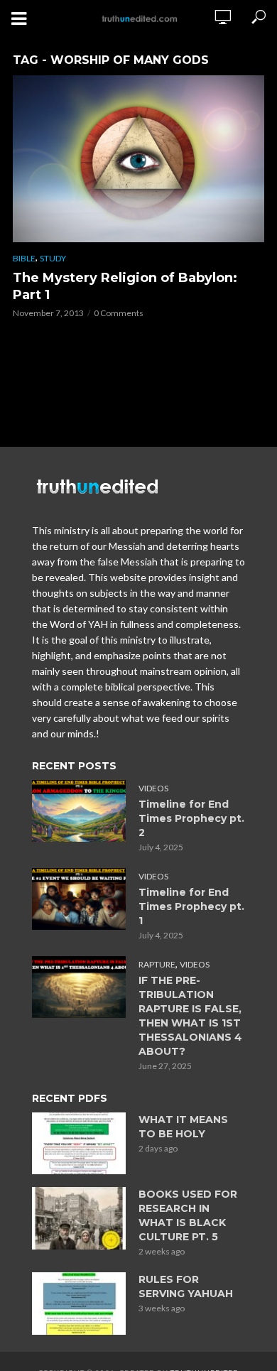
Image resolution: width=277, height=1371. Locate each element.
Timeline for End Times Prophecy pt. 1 (191, 906)
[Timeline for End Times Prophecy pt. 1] (79, 899)
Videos (153, 788)
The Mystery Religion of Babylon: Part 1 (125, 286)
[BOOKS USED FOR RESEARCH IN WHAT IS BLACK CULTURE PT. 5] (79, 1218)
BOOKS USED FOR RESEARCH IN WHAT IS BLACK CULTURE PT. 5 (187, 1215)
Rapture (156, 964)
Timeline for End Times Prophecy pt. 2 (191, 818)
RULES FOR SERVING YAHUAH (185, 1286)
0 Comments (118, 313)
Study (53, 258)
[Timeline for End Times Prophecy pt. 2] (79, 811)
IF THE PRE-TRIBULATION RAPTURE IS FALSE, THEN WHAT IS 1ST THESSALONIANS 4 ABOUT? (190, 1016)
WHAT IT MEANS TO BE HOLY (183, 1126)
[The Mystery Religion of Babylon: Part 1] (138, 158)
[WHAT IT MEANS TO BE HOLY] (79, 1143)
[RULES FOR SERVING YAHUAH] (79, 1303)
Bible (24, 258)
